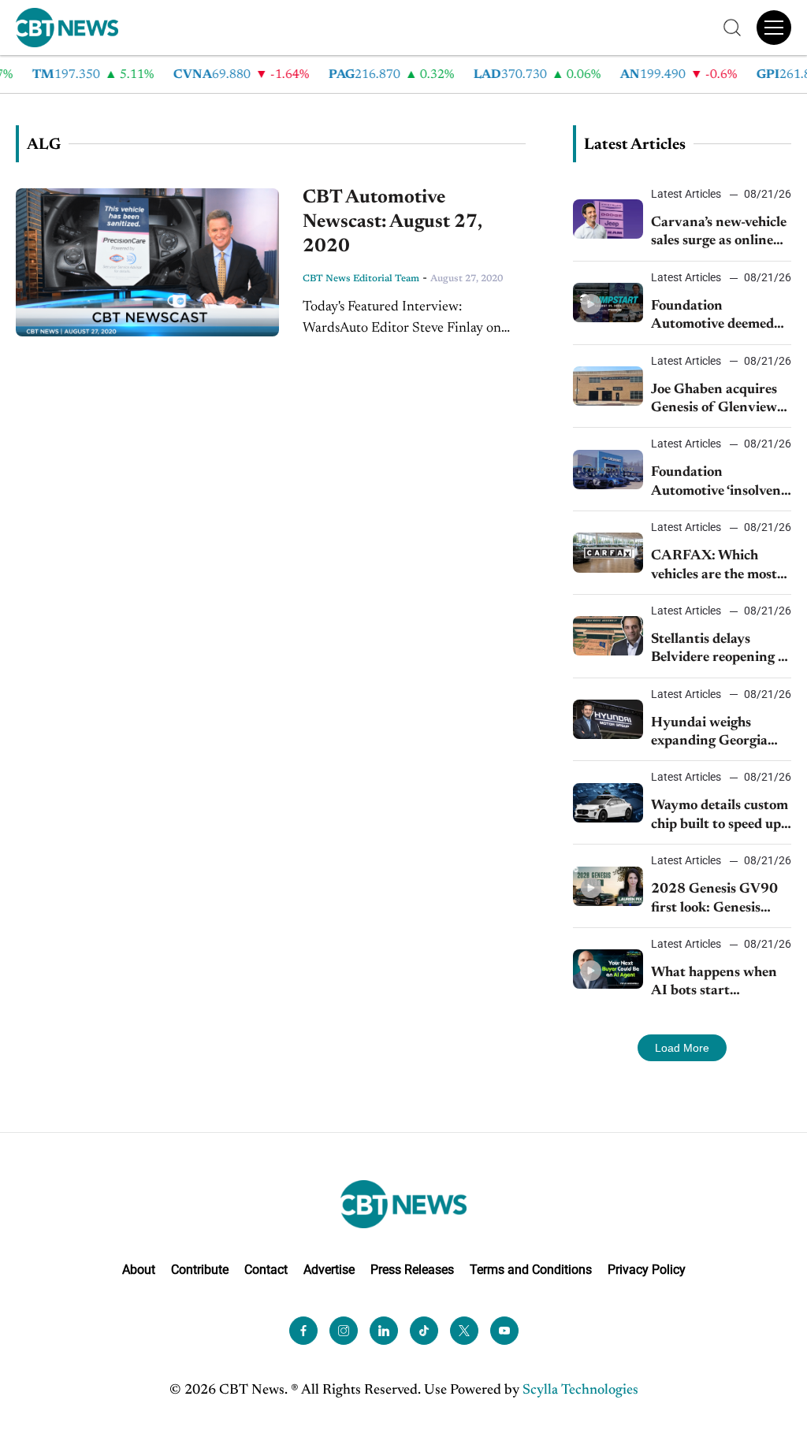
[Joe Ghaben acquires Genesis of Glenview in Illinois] (608, 386)
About (138, 1269)
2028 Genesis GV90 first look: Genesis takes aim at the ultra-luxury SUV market (719, 900)
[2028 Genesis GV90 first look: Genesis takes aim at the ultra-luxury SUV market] (608, 886)
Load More (682, 1048)
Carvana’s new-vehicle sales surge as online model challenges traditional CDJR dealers (719, 233)
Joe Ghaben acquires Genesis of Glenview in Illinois (714, 400)
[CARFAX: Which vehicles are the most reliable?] (608, 552)
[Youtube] (504, 1330)
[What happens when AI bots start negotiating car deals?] (608, 969)
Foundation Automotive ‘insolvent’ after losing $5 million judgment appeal (720, 483)
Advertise (329, 1269)
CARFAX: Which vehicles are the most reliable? (714, 567)
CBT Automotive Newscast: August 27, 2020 (392, 222)
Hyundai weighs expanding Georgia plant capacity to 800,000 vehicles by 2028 (713, 734)
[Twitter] (464, 1330)
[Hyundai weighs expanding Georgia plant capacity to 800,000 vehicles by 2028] (608, 719)
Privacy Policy (647, 1269)
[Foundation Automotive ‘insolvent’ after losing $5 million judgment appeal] (608, 469)
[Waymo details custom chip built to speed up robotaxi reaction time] (608, 802)
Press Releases (412, 1269)
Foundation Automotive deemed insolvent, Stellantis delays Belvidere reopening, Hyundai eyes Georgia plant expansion (713, 317)
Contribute (200, 1269)
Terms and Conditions (531, 1269)
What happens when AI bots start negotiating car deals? (717, 983)
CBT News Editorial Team (361, 279)
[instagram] (343, 1330)
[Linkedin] (384, 1330)
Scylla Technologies (580, 1390)
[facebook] (303, 1330)
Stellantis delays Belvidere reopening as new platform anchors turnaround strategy (720, 650)
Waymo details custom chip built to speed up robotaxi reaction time (719, 816)
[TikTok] (424, 1330)
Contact (266, 1269)
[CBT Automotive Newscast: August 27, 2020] (147, 262)
